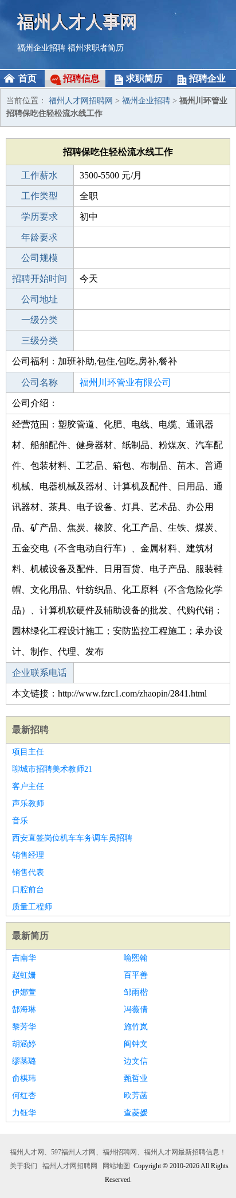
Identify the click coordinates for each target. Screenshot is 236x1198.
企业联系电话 (39, 673)
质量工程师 (32, 907)
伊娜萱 (24, 992)
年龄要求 (39, 237)
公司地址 (39, 299)
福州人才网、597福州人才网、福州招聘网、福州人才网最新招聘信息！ (118, 1152)
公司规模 (39, 258)
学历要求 (39, 216)
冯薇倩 (136, 1009)
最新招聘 (30, 729)
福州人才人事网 (77, 21)
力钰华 (24, 1112)
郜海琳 (24, 1009)
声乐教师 (28, 803)
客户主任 (28, 786)
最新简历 (30, 935)
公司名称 (39, 382)
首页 (27, 78)
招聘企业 (207, 78)
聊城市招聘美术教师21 (52, 769)
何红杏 (24, 1095)
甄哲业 (136, 1078)
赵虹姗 (24, 975)
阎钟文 (136, 1044)
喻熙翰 (136, 958)
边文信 (136, 1061)
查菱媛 (136, 1112)
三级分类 (39, 340)
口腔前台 (28, 889)
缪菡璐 (24, 1061)
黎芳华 (24, 1026)
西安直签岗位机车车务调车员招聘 (72, 838)
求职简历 (144, 78)
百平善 (136, 975)
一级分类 (39, 320)
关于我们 (23, 1166)
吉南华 (24, 958)
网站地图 (116, 1166)
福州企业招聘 (41, 48)
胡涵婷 (24, 1044)
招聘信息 (81, 78)
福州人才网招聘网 (81, 100)
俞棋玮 (24, 1078)
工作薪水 (39, 175)
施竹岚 (136, 1026)
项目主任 (28, 752)
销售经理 (28, 855)
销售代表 (28, 872)
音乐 (20, 820)
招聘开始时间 (39, 278)
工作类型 (39, 196)
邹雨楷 (136, 992)
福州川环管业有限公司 (125, 382)
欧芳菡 (136, 1095)
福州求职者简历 (96, 48)
